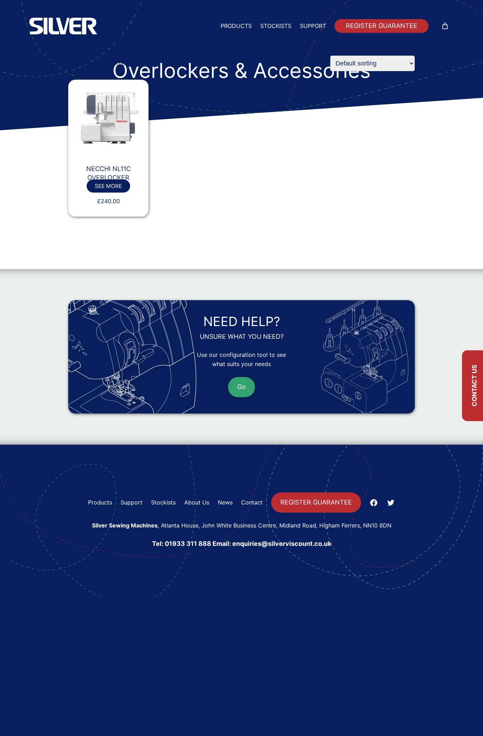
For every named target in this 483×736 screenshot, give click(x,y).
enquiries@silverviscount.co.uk (281, 543)
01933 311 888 (188, 543)
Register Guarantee (381, 25)
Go (241, 386)
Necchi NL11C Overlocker (108, 173)
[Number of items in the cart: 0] (445, 26)
